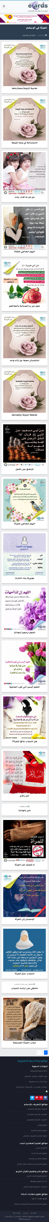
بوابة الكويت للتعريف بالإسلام (36, 1076)
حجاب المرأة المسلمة (24, 1043)
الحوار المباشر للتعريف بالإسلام (35, 1136)
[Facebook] (45, 1098)
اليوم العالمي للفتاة (24, 252)
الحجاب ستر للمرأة (24, 974)
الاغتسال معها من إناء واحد (24, 361)
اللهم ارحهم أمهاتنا (24, 633)
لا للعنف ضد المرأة (25, 865)
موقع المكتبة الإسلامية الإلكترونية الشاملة (30, 1204)
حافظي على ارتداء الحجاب (24, 988)
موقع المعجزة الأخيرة (39, 1131)
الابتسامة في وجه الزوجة (24, 143)
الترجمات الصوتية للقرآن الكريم (35, 1187)
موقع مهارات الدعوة (39, 1199)
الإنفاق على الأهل (24, 469)
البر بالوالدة (24, 811)
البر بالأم (24, 796)
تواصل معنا (16, 1213)
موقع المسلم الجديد (39, 1153)
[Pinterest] (37, 1098)
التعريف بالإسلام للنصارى (37, 1109)
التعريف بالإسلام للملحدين (37, 1115)
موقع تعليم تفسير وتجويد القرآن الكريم (32, 1164)
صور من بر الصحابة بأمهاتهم (24, 306)
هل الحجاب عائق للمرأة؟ (24, 742)
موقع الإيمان (42, 1125)
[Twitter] (32, 1098)
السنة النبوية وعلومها (38, 1182)
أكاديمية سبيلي (41, 1148)
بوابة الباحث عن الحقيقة (38, 1082)
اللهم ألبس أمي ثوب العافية (24, 687)
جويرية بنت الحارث (24, 578)
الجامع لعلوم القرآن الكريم (37, 1176)
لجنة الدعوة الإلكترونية (38, 1071)
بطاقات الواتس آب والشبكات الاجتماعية (31, 1087)
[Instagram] (41, 1098)
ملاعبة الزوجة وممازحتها (24, 88)
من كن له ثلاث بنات (24, 197)
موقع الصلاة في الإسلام (38, 1159)
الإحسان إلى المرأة (24, 919)
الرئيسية (33, 1213)
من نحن (25, 1213)
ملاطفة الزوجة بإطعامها (24, 415)
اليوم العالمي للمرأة (24, 524)
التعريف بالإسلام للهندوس (37, 1120)
